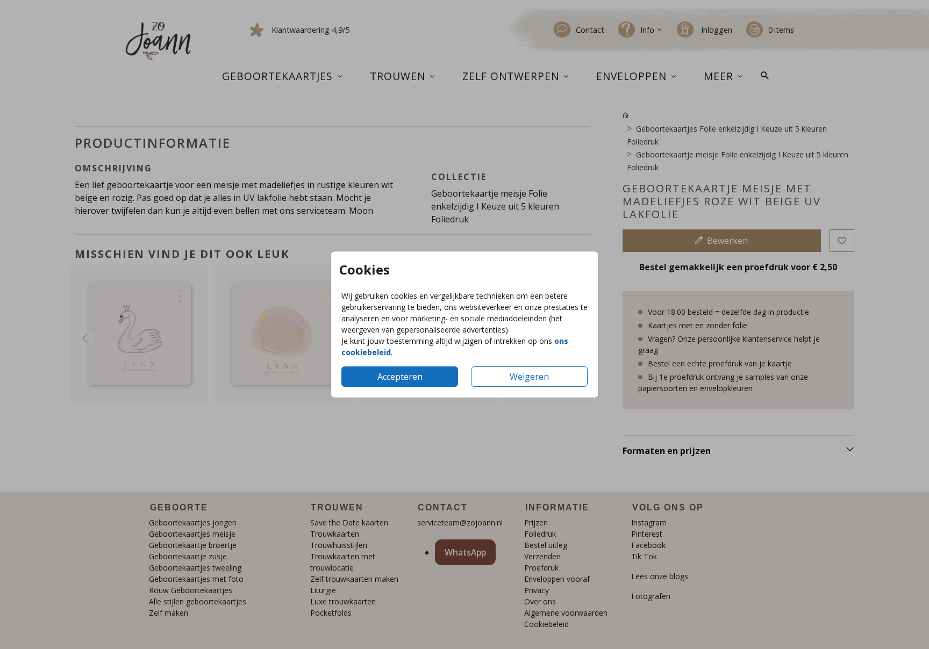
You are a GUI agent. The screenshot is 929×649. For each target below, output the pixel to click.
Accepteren (400, 377)
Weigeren (529, 377)
